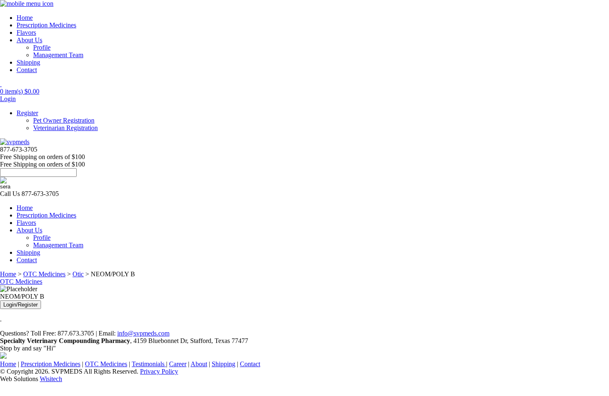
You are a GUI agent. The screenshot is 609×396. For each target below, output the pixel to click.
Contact (27, 69)
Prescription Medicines (46, 25)
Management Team (58, 54)
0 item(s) (19, 91)
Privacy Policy (159, 371)
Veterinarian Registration (65, 127)
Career (177, 363)
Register (27, 112)
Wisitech (51, 378)
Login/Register (20, 305)
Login (8, 98)
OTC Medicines (44, 274)
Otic (78, 274)
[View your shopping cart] (1, 83)
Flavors (26, 32)
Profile (42, 47)
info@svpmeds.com (143, 333)
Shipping (28, 62)
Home (25, 17)
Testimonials (149, 363)
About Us (29, 39)
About (199, 363)
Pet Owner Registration (63, 120)
